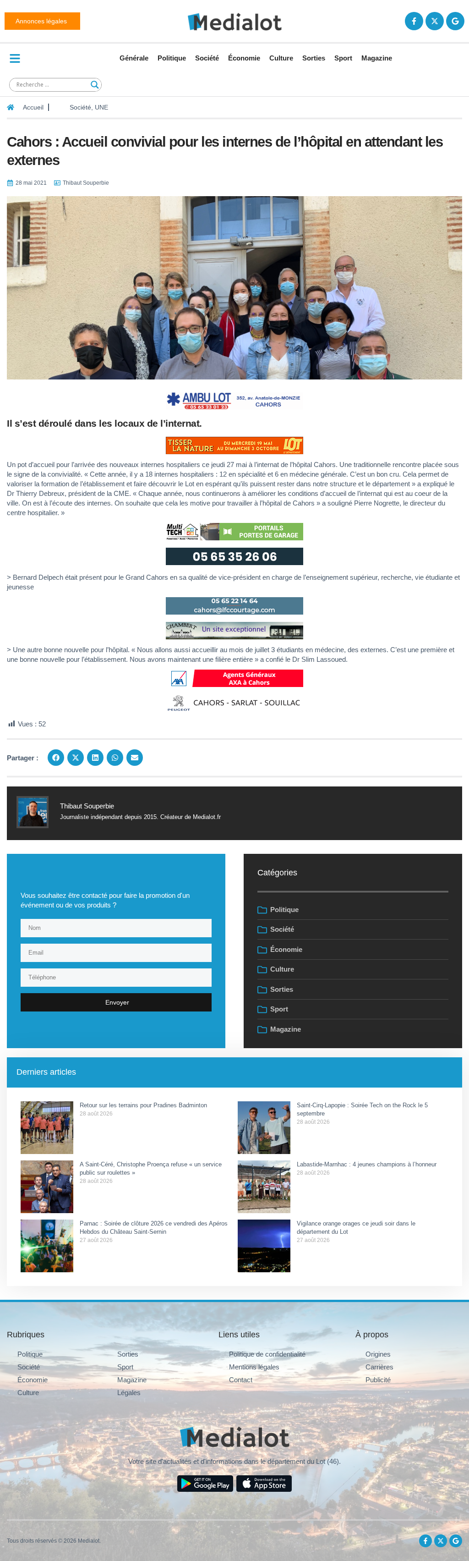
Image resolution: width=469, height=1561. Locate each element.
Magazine (376, 58)
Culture (281, 58)
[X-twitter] (434, 21)
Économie (244, 58)
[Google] (455, 21)
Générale (134, 58)
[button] (56, 757)
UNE (101, 107)
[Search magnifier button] (94, 84)
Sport (343, 58)
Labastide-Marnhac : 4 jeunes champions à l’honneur (366, 1164)
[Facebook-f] (414, 21)
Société (207, 58)
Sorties (313, 58)
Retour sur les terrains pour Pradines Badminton (143, 1105)
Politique (172, 58)
